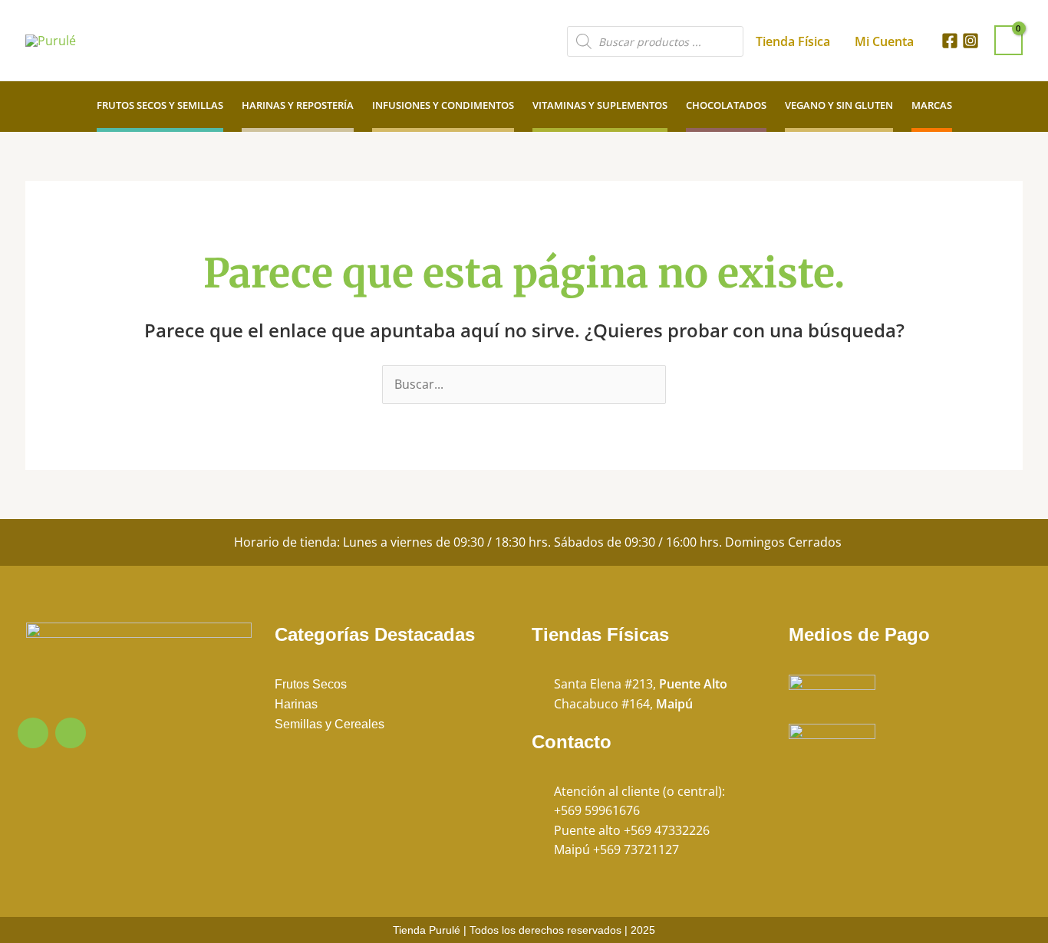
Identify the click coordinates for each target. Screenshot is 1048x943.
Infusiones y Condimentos (443, 105)
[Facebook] (949, 40)
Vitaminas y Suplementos (599, 105)
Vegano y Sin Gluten (839, 105)
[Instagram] (970, 40)
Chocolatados (726, 105)
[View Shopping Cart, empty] (1008, 40)
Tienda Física (793, 41)
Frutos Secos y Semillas (160, 105)
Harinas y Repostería (298, 105)
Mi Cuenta (884, 41)
